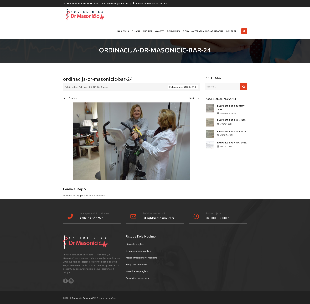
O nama (136, 31)
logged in (81, 195)
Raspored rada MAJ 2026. (232, 143)
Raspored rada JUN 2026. (232, 131)
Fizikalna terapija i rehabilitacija (203, 31)
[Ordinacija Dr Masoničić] (91, 15)
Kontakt (231, 31)
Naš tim (147, 31)
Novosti (159, 31)
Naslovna (123, 31)
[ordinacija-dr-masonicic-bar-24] (131, 141)
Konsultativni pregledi (137, 271)
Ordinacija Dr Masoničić (84, 298)
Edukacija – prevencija (137, 278)
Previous (70, 98)
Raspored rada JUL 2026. (231, 120)
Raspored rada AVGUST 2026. (231, 108)
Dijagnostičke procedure (138, 251)
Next (195, 98)
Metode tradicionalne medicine (141, 258)
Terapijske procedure (136, 264)
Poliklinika (173, 31)
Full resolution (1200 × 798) (183, 87)
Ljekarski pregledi (135, 244)
